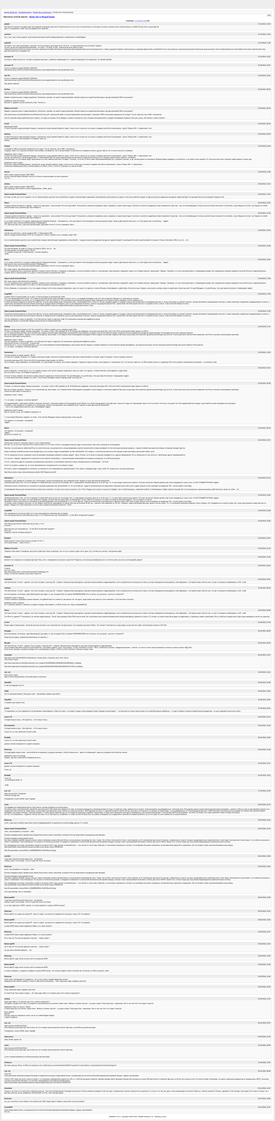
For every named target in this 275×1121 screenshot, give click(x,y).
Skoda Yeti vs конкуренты (42, 12)
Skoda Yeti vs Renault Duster (42, 17)
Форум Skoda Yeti (10, 12)
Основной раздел (25, 12)
